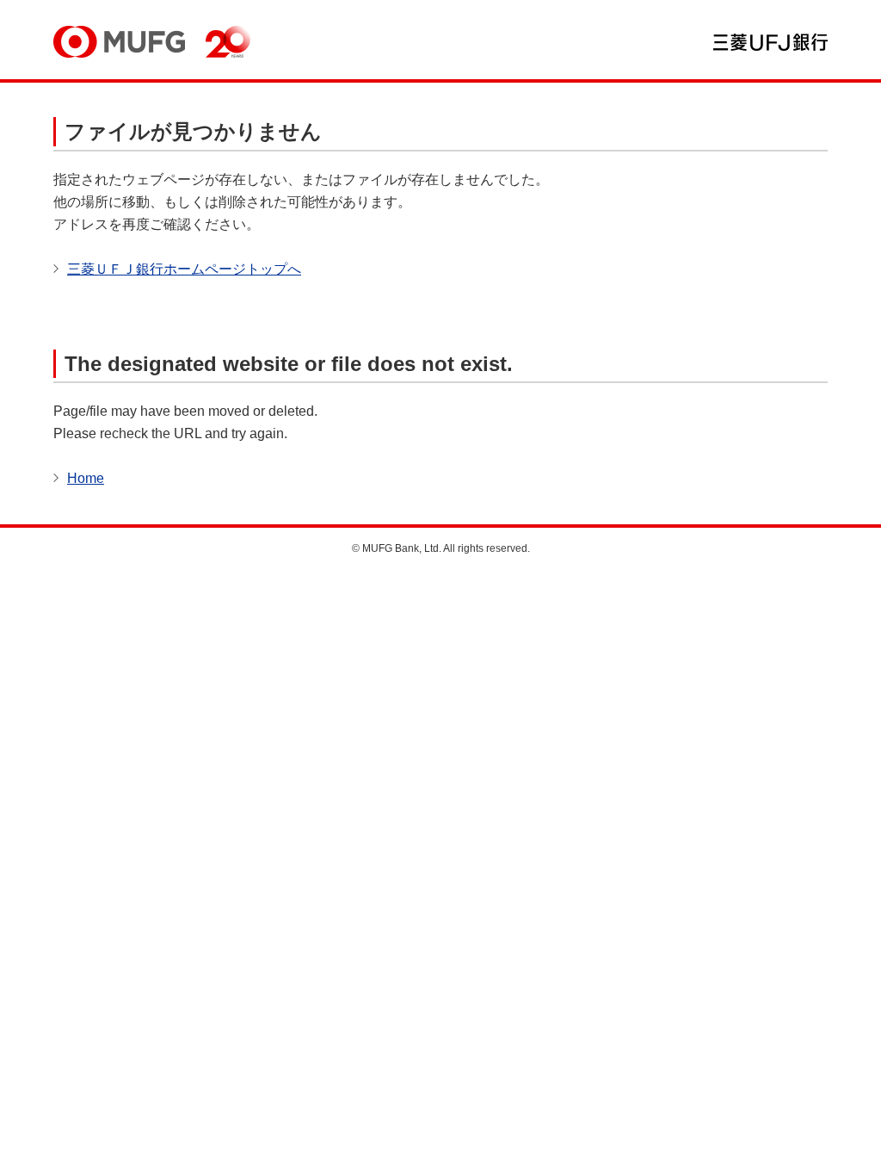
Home (85, 478)
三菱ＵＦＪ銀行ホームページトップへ (184, 269)
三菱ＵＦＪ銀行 (770, 42)
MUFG (119, 42)
